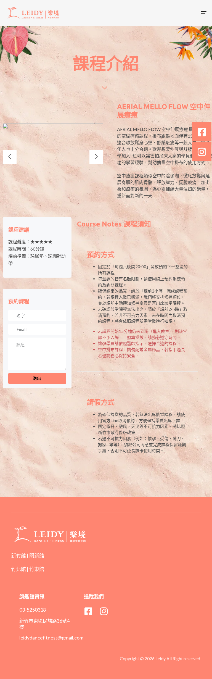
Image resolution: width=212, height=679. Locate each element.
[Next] (96, 157)
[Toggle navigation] (172, 13)
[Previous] (10, 157)
